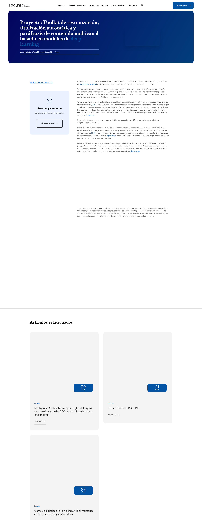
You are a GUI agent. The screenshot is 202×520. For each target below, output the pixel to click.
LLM (93, 133)
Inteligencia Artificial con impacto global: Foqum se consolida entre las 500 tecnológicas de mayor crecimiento (63, 411)
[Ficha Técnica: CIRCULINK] (137, 333)
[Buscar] (142, 5)
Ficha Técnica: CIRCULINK (123, 408)
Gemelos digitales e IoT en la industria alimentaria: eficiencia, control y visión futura (63, 512)
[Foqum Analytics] (19, 4)
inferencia (90, 115)
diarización (135, 151)
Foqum (57, 52)
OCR (94, 105)
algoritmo (111, 136)
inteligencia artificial (88, 84)
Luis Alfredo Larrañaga (28, 52)
